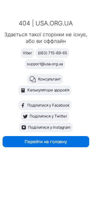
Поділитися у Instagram (49, 127)
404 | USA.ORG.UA (46, 23)
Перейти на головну (46, 141)
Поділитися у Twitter (48, 116)
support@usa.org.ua (45, 63)
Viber (27, 53)
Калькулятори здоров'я (48, 90)
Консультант (49, 79)
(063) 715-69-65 (52, 53)
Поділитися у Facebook (48, 105)
